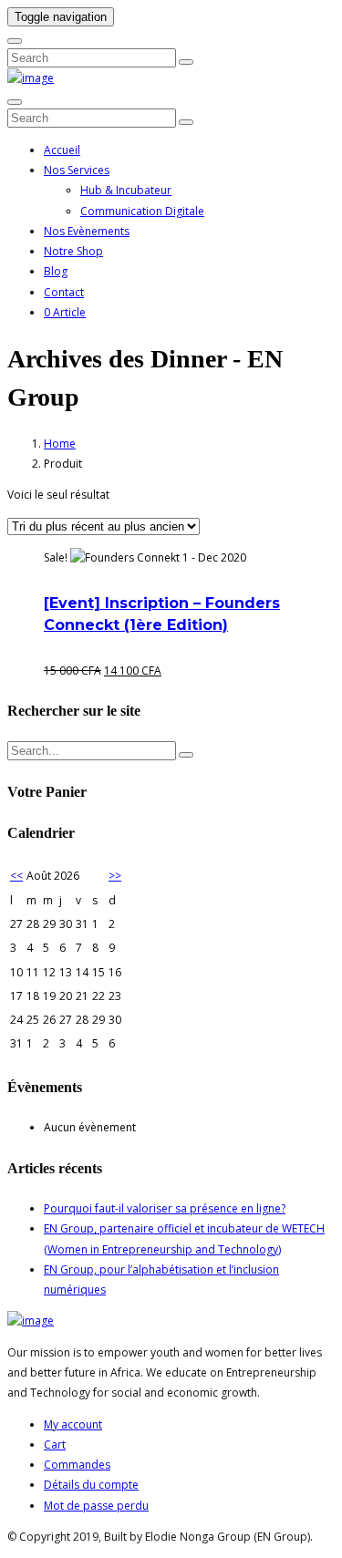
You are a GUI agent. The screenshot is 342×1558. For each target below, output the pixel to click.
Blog (55, 271)
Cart (55, 1444)
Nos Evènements (87, 231)
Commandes (77, 1464)
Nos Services (76, 170)
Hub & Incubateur (125, 190)
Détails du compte (91, 1484)
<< (16, 875)
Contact (64, 292)
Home (60, 443)
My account (73, 1424)
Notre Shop (73, 251)
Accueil (62, 150)
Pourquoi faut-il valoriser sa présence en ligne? (164, 1208)
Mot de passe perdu (96, 1505)
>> (115, 875)
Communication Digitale (142, 211)
